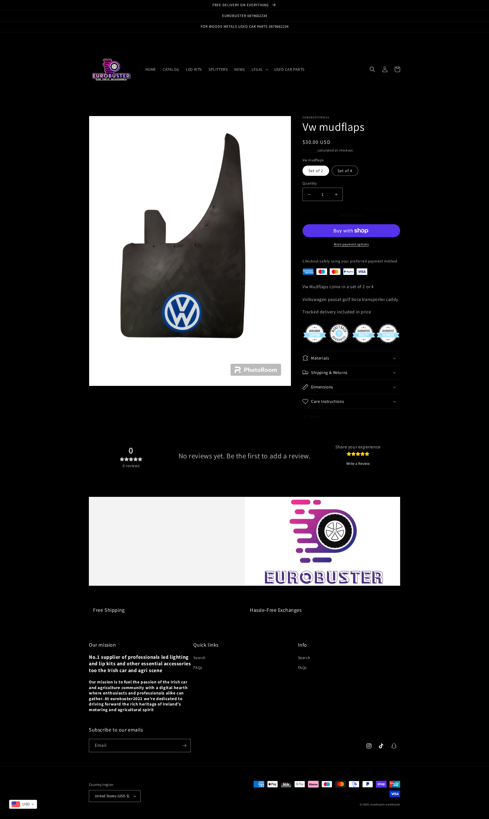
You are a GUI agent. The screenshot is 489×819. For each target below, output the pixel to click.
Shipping (310, 150)
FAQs (197, 667)
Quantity (310, 183)
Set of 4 (345, 170)
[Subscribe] (184, 745)
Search (199, 657)
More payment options (351, 244)
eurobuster (377, 804)
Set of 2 (315, 170)
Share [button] (314, 416)
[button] (259, 69)
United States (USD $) (112, 796)
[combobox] (23, 804)
